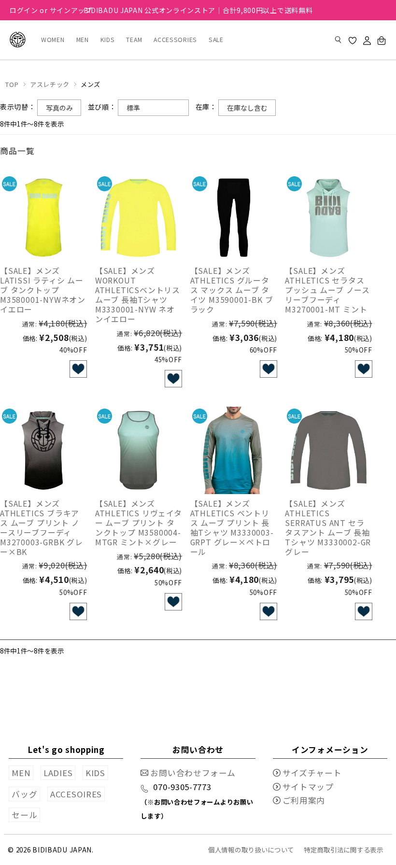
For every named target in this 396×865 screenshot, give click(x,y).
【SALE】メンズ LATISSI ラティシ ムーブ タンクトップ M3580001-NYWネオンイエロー (42, 290)
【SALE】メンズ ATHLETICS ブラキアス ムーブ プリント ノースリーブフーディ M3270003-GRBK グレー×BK (41, 527)
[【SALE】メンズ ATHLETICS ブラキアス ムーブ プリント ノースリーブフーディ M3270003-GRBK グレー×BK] (43, 450)
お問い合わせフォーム (192, 773)
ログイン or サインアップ (51, 10)
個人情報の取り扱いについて (251, 849)
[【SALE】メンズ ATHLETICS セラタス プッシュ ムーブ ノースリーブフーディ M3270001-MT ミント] (328, 217)
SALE (216, 39)
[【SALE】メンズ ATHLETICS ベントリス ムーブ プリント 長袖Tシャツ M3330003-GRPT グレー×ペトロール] (233, 450)
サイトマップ (308, 787)
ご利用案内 (304, 800)
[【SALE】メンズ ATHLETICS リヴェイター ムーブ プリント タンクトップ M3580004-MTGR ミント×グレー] (138, 450)
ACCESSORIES (175, 39)
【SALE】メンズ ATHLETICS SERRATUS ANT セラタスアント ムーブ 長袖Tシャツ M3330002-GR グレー (328, 527)
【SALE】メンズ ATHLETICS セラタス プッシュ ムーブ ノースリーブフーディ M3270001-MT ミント (327, 290)
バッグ (24, 794)
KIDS (107, 39)
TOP (12, 84)
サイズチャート (312, 773)
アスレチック (50, 84)
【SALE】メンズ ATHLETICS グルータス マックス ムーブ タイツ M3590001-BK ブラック (231, 290)
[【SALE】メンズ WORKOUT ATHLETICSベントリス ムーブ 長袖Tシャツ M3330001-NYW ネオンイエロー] (138, 217)
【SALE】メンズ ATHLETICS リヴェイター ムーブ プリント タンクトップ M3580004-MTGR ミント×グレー (138, 522)
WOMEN (53, 39)
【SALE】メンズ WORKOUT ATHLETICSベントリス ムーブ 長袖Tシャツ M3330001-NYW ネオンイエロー (137, 295)
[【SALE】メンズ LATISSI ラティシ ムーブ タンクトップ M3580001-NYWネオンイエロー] (43, 217)
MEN (82, 39)
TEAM (134, 39)
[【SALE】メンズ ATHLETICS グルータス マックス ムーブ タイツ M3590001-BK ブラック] (233, 217)
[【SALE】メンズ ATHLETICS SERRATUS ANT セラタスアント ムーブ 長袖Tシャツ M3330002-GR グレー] (328, 450)
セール (24, 815)
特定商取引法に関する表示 (343, 849)
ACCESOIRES (76, 794)
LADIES (57, 773)
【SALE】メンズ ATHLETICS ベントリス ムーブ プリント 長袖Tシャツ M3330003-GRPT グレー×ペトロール (232, 527)
